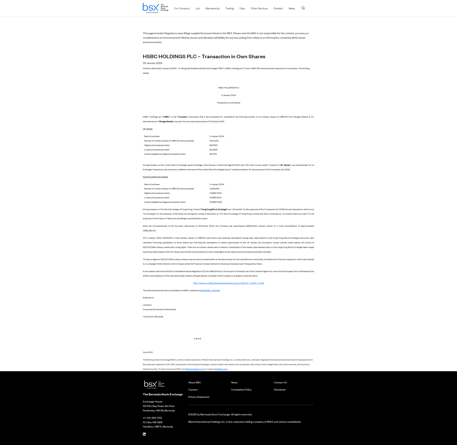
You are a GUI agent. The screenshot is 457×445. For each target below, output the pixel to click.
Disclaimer (280, 389)
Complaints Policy (241, 389)
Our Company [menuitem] (182, 8)
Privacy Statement (198, 397)
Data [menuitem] (242, 8)
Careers (193, 389)
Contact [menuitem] (278, 8)
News (234, 382)
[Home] (155, 7)
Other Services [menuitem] (259, 8)
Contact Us (280, 382)
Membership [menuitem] (212, 8)
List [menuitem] (198, 8)
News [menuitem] (292, 8)
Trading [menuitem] (229, 8)
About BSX (194, 382)
